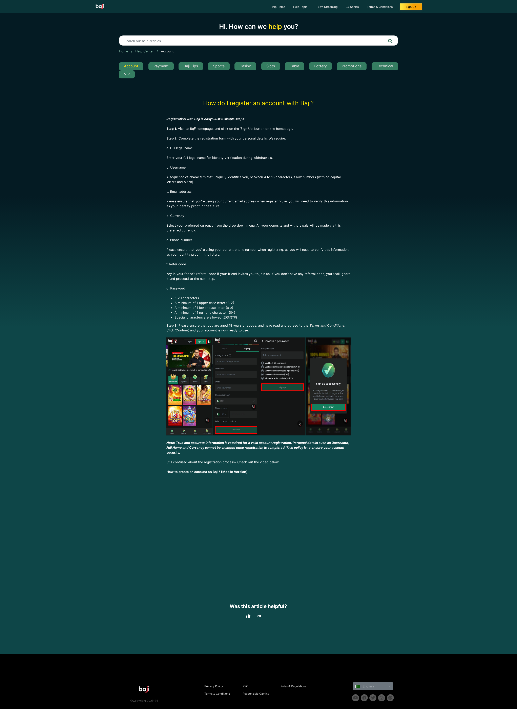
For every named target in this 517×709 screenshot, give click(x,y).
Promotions (351, 66)
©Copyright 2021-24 (144, 700)
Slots (270, 66)
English (368, 686)
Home (123, 51)
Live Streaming (328, 6)
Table (294, 66)
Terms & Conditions (380, 6)
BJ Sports (352, 6)
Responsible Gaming (256, 693)
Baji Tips (191, 66)
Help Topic (300, 6)
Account (167, 51)
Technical (385, 66)
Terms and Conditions (326, 325)
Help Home (278, 6)
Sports (219, 66)
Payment (161, 66)
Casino (245, 66)
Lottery (320, 66)
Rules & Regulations (293, 686)
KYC (245, 686)
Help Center (144, 51)
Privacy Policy (213, 686)
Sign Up (411, 6)
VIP (127, 74)
